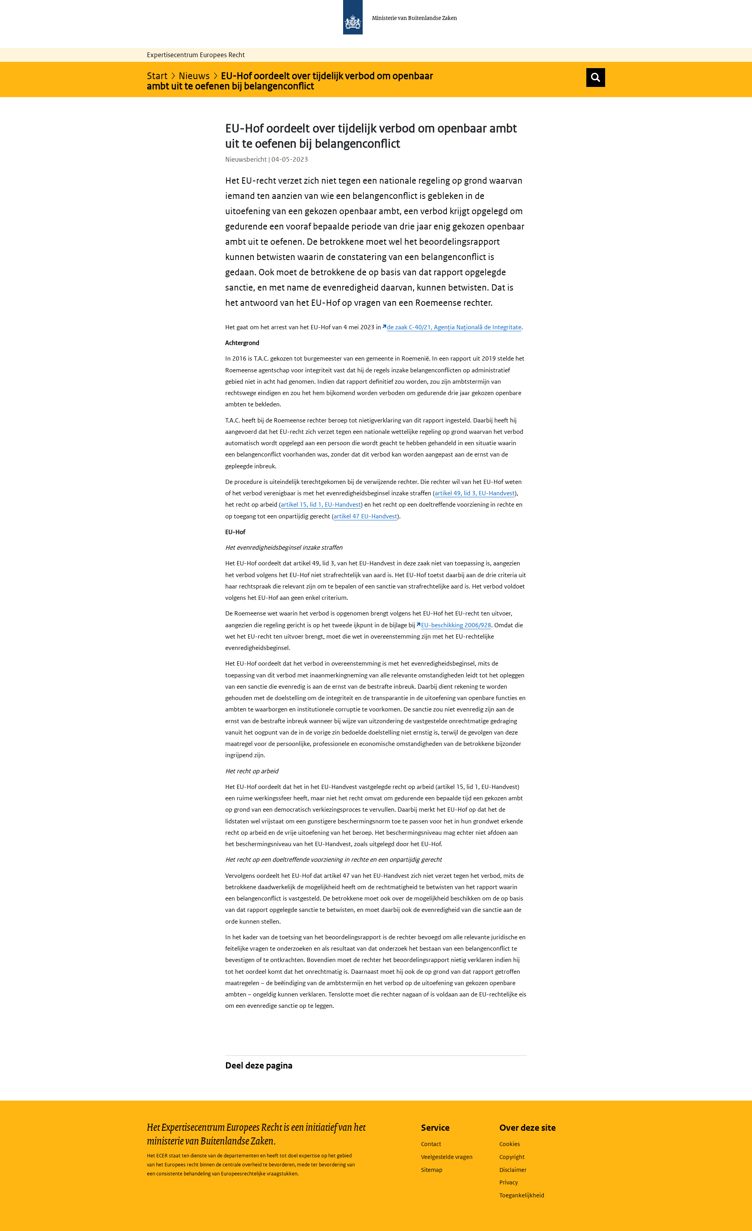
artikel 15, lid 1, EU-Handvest (321, 504)
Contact (431, 1144)
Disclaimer (512, 1169)
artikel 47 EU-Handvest (365, 516)
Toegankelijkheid (521, 1195)
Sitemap (432, 1169)
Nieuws (194, 75)
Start (157, 75)
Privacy (508, 1182)
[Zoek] (595, 77)
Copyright (511, 1157)
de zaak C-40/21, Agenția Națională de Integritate (454, 327)
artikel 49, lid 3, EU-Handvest (475, 493)
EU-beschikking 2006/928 (456, 625)
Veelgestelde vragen (447, 1157)
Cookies (509, 1144)
